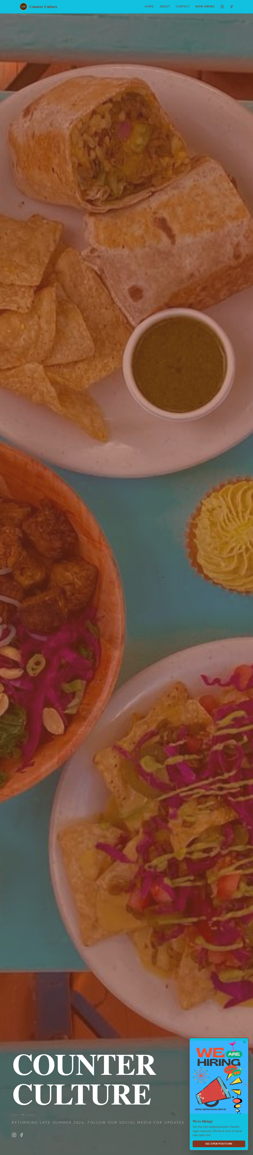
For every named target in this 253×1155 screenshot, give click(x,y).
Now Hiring (205, 6)
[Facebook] (231, 6)
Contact (183, 6)
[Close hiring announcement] (244, 1042)
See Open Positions (219, 1144)
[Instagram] (222, 6)
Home (149, 6)
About (165, 6)
